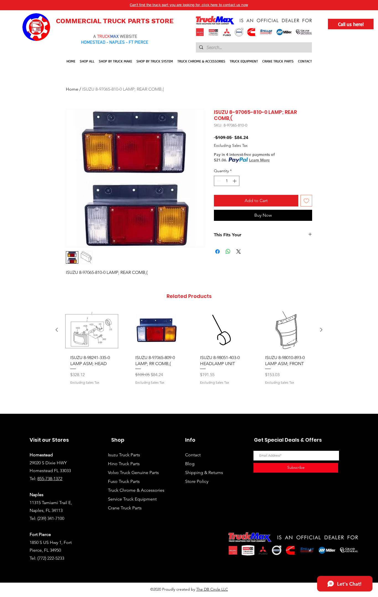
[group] (189, 359)
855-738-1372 (49, 478)
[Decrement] (218, 181)
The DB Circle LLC (212, 589)
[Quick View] (92, 330)
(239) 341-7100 (50, 518)
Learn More (259, 160)
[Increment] (235, 181)
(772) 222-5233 (50, 558)
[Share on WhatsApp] (228, 251)
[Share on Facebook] (217, 251)
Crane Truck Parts (125, 507)
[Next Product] (321, 329)
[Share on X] (238, 251)
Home (72, 89)
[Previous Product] (56, 329)
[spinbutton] (227, 181)
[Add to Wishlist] (306, 200)
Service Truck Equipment (132, 499)
